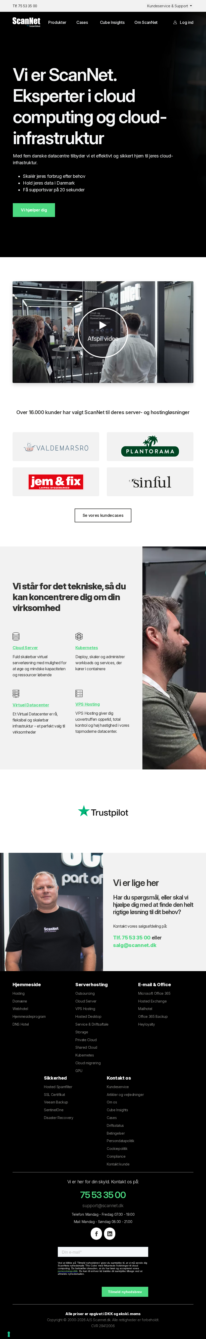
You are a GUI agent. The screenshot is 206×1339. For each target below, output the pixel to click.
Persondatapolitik (120, 1141)
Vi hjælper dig (34, 209)
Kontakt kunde (118, 1164)
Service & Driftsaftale (92, 1024)
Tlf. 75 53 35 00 (25, 6)
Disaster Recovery (58, 1117)
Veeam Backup (56, 1102)
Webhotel (20, 1009)
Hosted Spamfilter (58, 1087)
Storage (81, 1032)
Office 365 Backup (153, 1016)
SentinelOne (53, 1110)
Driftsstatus (115, 1125)
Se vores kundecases (103, 515)
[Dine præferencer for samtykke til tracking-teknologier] (9, 1334)
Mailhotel (145, 1009)
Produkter (57, 22)
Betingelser (116, 1133)
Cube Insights (112, 22)
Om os (112, 1102)
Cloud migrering (87, 1063)
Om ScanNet (146, 22)
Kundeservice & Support (168, 6)
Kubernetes (84, 1055)
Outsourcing (84, 993)
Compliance (116, 1156)
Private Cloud (86, 1040)
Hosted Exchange (152, 1001)
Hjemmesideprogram (29, 1016)
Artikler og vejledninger (125, 1094)
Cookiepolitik (117, 1148)
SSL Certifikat (54, 1094)
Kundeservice (118, 1087)
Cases (82, 22)
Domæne (20, 1001)
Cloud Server (85, 1001)
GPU (78, 1071)
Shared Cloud (86, 1047)
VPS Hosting (85, 1009)
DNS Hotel (21, 1024)
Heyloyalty (146, 1024)
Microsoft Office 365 (154, 993)
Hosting (19, 993)
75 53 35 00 (136, 938)
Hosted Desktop (88, 1016)
